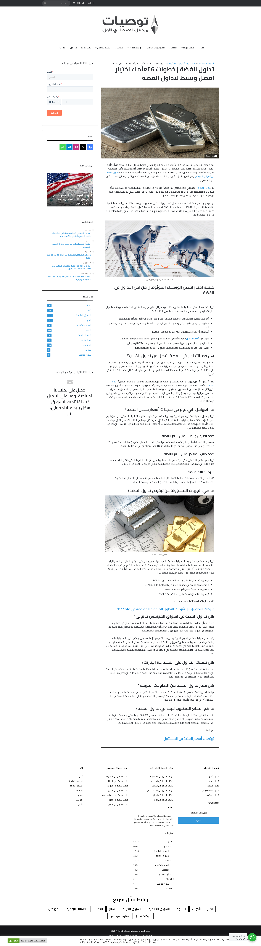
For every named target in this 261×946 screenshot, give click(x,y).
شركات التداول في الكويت (163, 786)
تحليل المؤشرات (212, 795)
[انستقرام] (76, 147)
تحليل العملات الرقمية (210, 790)
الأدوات (174, 48)
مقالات (120, 48)
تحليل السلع (214, 781)
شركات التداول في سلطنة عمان (160, 790)
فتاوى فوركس (85, 354)
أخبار (81, 776)
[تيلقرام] (69, 147)
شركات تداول (86, 340)
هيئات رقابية (86, 48)
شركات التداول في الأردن (163, 800)
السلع (89, 320)
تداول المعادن (203, 188)
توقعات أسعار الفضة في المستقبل (189, 738)
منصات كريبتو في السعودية (116, 776)
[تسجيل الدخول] (83, 3)
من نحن (73, 48)
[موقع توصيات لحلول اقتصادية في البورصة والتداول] (130, 25)
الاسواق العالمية (84, 315)
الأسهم (88, 330)
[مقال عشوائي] (78, 3)
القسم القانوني (104, 48)
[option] (70, 189)
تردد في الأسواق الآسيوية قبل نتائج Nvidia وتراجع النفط (72, 201)
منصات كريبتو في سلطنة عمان (115, 795)
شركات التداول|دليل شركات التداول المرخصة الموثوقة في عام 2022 (165, 609)
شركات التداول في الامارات (162, 781)
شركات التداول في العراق (163, 795)
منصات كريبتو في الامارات (117, 781)
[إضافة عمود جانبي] (74, 3)
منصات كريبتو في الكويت (117, 786)
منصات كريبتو (188, 48)
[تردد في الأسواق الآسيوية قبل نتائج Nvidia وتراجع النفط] (70, 189)
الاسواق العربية (85, 335)
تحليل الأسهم (213, 776)
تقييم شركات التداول (156, 48)
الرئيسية (209, 63)
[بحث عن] (45, 3)
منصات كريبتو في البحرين (118, 790)
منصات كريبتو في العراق (118, 800)
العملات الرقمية (84, 325)
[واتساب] (63, 147)
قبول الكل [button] (13, 941)
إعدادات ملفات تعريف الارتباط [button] (33, 941)
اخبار (202, 48)
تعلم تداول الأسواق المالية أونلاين (181, 63)
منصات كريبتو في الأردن (118, 804)
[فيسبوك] (90, 147)
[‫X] (83, 147)
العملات (88, 305)
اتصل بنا (63, 48)
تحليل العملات (213, 786)
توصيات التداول (135, 48)
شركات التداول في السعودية (162, 776)
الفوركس (87, 345)
